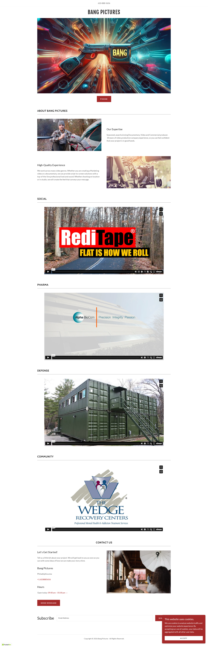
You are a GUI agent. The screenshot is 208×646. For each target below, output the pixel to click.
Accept (183, 638)
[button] (66, 593)
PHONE (104, 99)
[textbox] (105, 618)
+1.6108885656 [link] (44, 579)
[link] (104, 13)
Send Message (49, 603)
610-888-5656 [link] (104, 3)
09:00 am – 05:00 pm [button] (56, 592)
